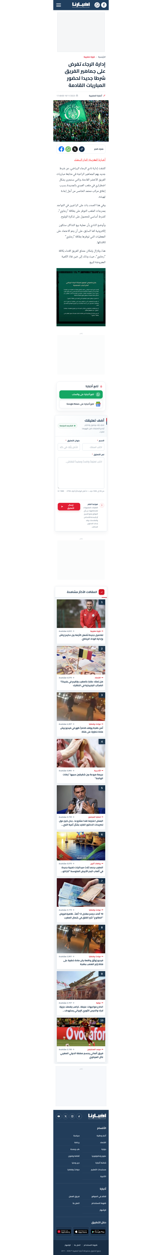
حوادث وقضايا (73, 1169)
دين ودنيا (76, 1163)
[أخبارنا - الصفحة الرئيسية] (97, 1116)
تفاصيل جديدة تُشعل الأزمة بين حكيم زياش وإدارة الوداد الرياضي (81, 637)
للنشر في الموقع (99, 1196)
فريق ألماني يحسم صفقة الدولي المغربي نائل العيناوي (81, 1055)
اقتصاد (103, 1142)
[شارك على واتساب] (68, 149)
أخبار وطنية (101, 1135)
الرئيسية (102, 57)
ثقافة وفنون (74, 1156)
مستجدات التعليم (98, 1169)
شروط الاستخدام (99, 1203)
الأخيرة (103, 1176)
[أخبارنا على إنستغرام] (72, 1116)
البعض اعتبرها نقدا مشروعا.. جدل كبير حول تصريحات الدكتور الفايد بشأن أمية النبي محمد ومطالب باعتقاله (81, 823)
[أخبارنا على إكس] (65, 1116)
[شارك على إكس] (75, 149)
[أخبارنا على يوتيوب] (59, 1116)
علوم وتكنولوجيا (99, 1156)
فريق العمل (74, 1196)
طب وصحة (75, 1149)
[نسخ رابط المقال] (82, 149)
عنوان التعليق (72, 440)
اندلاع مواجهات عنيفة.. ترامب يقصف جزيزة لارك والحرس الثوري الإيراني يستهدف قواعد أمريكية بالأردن (81, 1008)
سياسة (76, 1135)
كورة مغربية (89, 57)
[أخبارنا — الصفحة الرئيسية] (81, 5)
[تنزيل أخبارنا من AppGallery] (64, 1231)
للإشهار (103, 1210)
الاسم (100, 440)
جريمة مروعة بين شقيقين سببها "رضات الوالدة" (83, 776)
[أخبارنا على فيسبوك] (104, 5)
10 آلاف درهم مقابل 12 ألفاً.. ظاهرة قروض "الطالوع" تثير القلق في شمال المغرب (81, 916)
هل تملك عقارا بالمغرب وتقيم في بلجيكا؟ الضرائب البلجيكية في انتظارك (82, 683)
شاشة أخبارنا (100, 1163)
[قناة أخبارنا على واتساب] (97, 5)
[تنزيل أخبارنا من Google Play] (98, 1231)
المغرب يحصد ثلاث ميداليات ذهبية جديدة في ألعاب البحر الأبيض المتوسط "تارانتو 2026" (82, 869)
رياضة (77, 1142)
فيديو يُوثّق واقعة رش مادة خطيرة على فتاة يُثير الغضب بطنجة (83, 962)
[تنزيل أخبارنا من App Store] (81, 1231)
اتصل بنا (76, 1203)
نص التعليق (98, 454)
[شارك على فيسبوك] (61, 149)
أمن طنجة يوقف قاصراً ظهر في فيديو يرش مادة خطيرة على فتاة (81, 730)
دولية (103, 1149)
